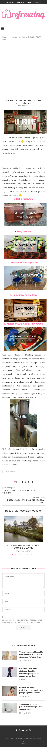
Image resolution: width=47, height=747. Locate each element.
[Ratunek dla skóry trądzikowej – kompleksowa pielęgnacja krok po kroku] (9, 691)
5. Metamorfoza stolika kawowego (23, 323)
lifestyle (14, 37)
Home (4, 37)
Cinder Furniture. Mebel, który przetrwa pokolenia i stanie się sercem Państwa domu (32, 654)
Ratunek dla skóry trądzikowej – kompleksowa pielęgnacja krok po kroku (31, 690)
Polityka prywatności (15, 2)
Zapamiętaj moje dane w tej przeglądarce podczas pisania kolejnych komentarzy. (22, 621)
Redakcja (27, 103)
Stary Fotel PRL (24, 231)
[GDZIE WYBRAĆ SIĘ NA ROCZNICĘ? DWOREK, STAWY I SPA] (23, 529)
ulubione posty (9, 472)
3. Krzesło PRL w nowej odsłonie (23, 262)
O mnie (29, 2)
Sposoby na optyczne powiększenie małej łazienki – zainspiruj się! (31, 706)
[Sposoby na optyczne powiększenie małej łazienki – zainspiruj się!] (9, 708)
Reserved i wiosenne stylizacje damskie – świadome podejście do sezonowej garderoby (29, 672)
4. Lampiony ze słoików (23, 295)
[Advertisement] (23, 69)
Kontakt (38, 2)
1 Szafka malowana (23, 199)
